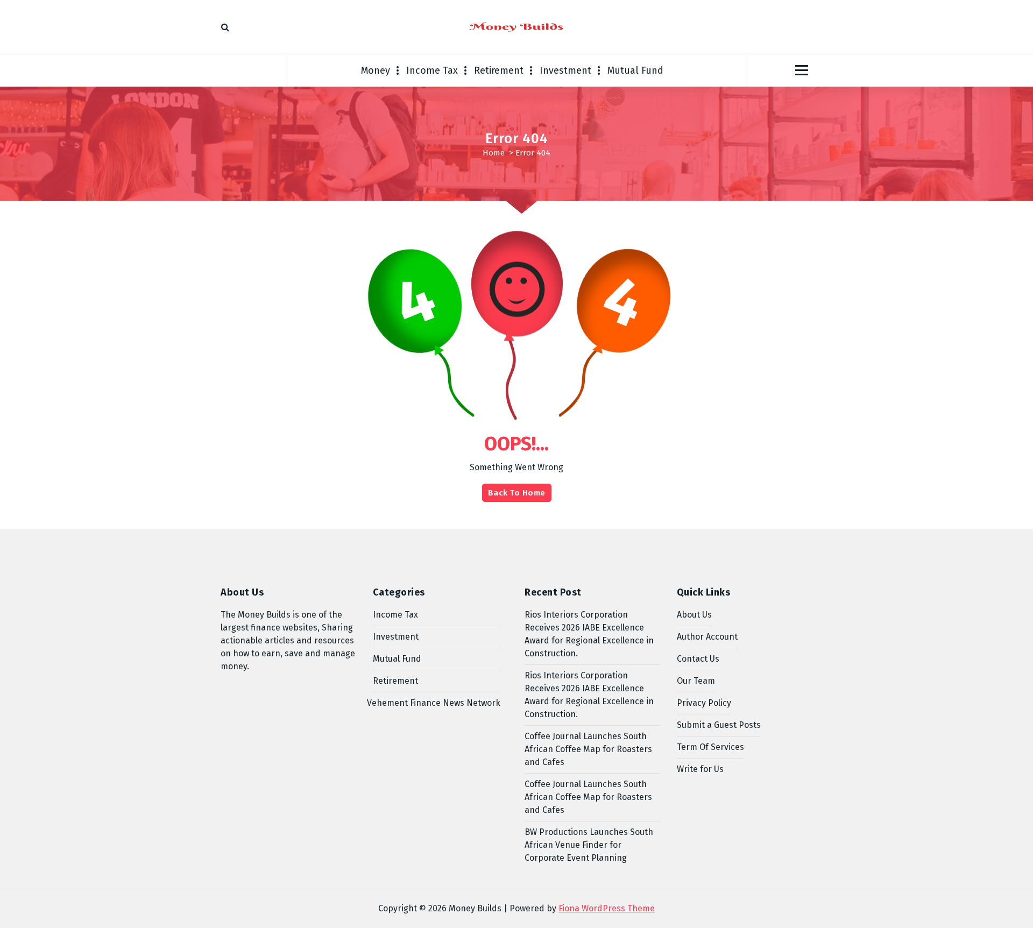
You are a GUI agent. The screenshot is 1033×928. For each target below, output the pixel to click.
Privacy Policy (704, 703)
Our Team (696, 681)
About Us (694, 615)
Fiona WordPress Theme (606, 908)
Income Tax (432, 70)
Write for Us (700, 769)
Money (375, 70)
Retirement (498, 70)
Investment (565, 70)
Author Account (707, 637)
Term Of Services (710, 747)
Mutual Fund (635, 70)
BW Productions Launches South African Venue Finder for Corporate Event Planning (589, 845)
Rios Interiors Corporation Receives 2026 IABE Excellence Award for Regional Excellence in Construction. (589, 634)
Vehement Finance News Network (433, 703)
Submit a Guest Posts (719, 725)
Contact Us (698, 659)
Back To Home (517, 493)
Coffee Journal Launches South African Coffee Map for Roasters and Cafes (588, 749)
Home (494, 153)
